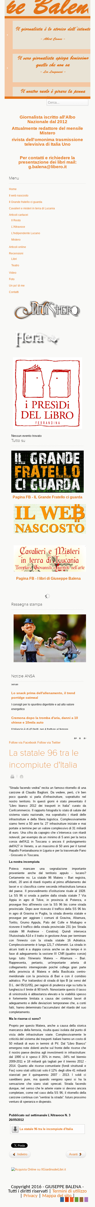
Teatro (15, 265)
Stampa (12, 776)
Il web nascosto (18, 195)
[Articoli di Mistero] (47, 309)
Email (21, 776)
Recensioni (16, 253)
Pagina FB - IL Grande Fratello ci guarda (47, 497)
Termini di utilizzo (69, 1191)
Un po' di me (17, 285)
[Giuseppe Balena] (47, 8)
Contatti (14, 292)
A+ (76, 738)
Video (12, 272)
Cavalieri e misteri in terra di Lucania (32, 208)
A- (84, 738)
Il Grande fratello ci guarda (25, 202)
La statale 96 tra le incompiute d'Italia (46, 1129)
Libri (14, 259)
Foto (12, 279)
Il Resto (16, 220)
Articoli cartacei (18, 214)
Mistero (16, 239)
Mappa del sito (56, 1195)
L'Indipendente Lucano (25, 233)
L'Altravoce (18, 226)
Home (13, 189)
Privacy (31, 1195)
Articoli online (17, 247)
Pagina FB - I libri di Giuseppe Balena (48, 578)
